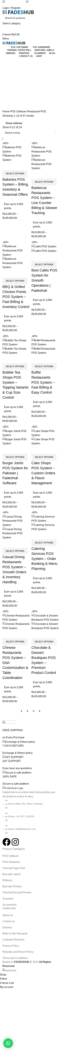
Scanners (8, 898)
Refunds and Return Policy (18, 951)
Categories (9, 77)
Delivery (7, 927)
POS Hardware (11, 862)
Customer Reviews (13, 939)
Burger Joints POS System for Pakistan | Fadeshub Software (15, 473)
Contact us (8, 921)
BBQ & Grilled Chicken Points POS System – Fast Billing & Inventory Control (15, 297)
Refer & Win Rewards (14, 933)
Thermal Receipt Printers (16, 892)
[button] (8, 1043)
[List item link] (30, 816)
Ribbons (7, 880)
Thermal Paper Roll (13, 868)
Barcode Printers (12, 886)
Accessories (9, 904)
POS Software (18, 111)
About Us (7, 915)
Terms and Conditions (15, 958)
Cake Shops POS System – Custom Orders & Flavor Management (43, 473)
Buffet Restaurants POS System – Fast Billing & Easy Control (43, 382)
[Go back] (6, 62)
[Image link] (12, 788)
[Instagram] (15, 842)
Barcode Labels (11, 874)
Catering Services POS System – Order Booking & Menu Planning (44, 559)
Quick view (6, 166)
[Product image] (16, 157)
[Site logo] (18, 12)
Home (6, 111)
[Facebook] (6, 842)
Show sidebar (14, 123)
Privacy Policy (10, 945)
